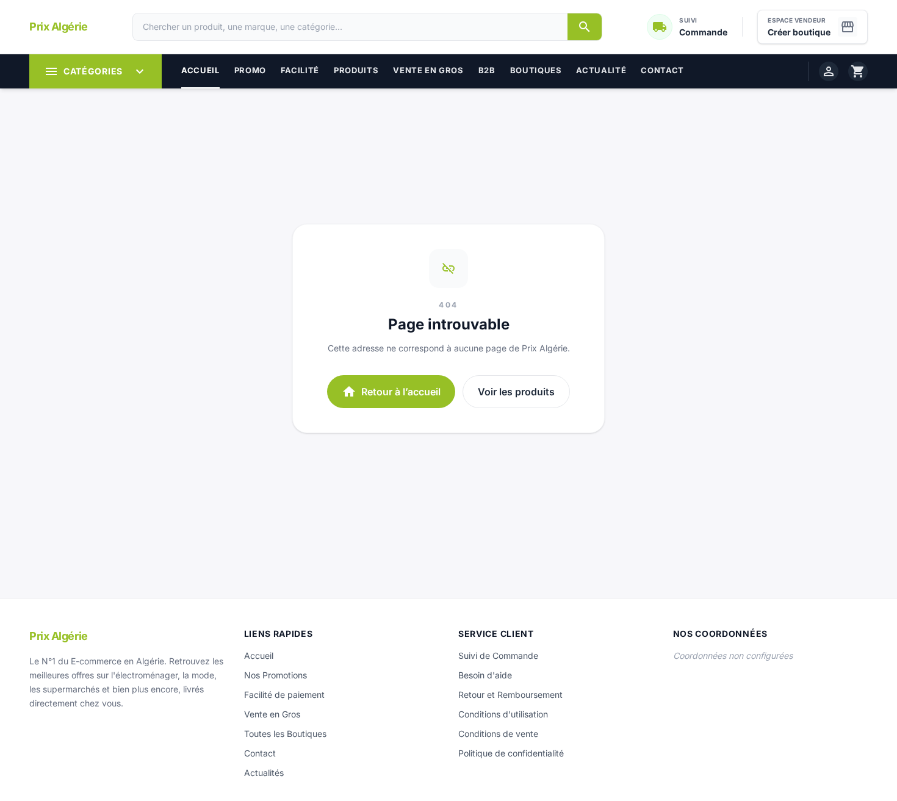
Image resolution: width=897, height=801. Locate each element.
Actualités (264, 772)
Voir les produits (516, 392)
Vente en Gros (272, 714)
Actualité (601, 70)
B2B (486, 70)
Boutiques (536, 70)
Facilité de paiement (284, 694)
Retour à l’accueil (391, 391)
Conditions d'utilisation (503, 714)
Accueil (200, 70)
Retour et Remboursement (510, 694)
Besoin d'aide (485, 675)
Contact (662, 70)
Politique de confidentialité (511, 753)
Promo (250, 70)
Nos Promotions (275, 675)
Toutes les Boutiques (285, 733)
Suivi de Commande (498, 655)
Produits (356, 70)
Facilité (300, 70)
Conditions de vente (498, 733)
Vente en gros (428, 70)
